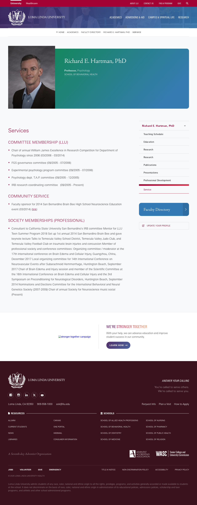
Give (179, 3)
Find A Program (165, 3)
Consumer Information (65, 439)
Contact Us (148, 3)
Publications (150, 165)
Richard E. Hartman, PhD (158, 125)
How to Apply (181, 404)
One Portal (59, 427)
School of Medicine (110, 439)
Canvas (57, 420)
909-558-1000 (45, 404)
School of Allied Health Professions (119, 420)
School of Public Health (158, 433)
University (15, 3)
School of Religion (155, 439)
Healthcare (32, 3)
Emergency (55, 470)
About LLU (134, 3)
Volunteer (25, 470)
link (34, 209)
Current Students (17, 427)
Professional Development (157, 180)
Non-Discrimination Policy (135, 470)
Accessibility (161, 470)
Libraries (12, 439)
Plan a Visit (165, 404)
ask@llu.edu (63, 404)
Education (149, 142)
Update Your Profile (158, 226)
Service (147, 189)
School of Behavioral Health (80, 74)
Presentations (151, 172)
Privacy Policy (182, 470)
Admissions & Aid (135, 17)
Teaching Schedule (153, 134)
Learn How (117, 345)
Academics (116, 17)
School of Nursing (155, 420)
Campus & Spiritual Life (161, 17)
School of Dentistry (111, 433)
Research (183, 17)
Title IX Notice (108, 470)
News (11, 433)
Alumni (11, 420)
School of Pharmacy (156, 427)
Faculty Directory (157, 209)
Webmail (58, 433)
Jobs (10, 470)
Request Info (149, 404)
